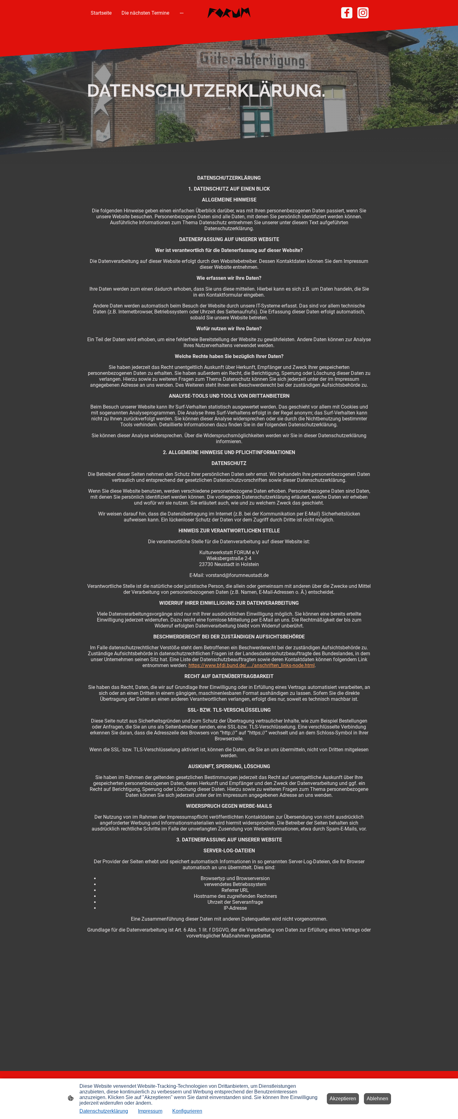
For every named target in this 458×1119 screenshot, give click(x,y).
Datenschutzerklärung (103, 1111)
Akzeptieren (343, 1098)
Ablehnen (377, 1098)
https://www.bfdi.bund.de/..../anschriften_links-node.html (251, 665)
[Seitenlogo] (229, 12)
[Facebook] (346, 12)
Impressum (150, 1111)
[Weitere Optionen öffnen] (181, 13)
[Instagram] (363, 12)
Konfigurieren (187, 1111)
